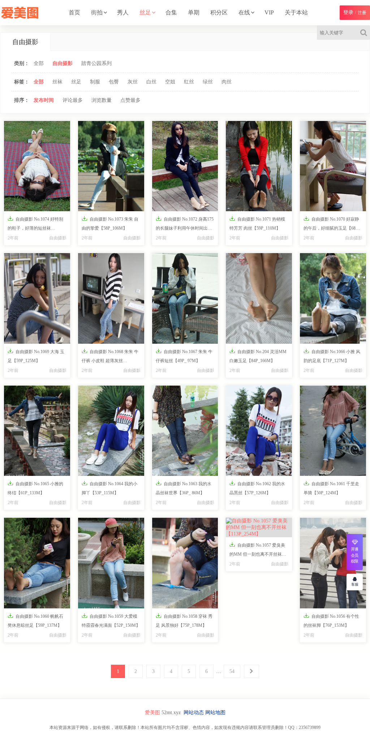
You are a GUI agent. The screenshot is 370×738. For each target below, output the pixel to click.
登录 (348, 12)
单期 (193, 12)
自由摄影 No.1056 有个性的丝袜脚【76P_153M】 (331, 620)
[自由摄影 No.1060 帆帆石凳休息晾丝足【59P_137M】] (37, 563)
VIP (269, 12)
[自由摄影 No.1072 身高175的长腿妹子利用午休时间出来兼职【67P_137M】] (185, 166)
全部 (39, 63)
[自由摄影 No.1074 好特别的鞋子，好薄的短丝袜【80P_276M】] (37, 166)
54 (232, 671)
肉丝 (226, 81)
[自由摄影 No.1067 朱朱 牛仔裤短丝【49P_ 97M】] (185, 298)
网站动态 (194, 712)
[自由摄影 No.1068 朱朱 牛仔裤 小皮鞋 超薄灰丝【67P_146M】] (111, 298)
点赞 (130, 100)
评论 (73, 100)
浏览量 (101, 100)
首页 (74, 12)
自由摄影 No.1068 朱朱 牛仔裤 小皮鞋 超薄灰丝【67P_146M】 (110, 357)
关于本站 (296, 12)
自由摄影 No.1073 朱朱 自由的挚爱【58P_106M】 (110, 223)
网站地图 (215, 712)
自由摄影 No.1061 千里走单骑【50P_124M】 (331, 487)
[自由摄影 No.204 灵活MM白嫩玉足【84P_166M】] (259, 298)
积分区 (219, 12)
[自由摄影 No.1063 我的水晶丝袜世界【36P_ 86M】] (185, 431)
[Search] (365, 32)
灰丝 (133, 81)
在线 (244, 12)
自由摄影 (62, 63)
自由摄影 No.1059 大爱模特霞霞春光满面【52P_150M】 (111, 620)
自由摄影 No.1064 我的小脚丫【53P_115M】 (109, 487)
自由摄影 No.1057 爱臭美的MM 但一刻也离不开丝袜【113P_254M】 (257, 551)
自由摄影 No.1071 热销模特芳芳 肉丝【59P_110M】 (257, 223)
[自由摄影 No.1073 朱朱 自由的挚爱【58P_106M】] (111, 166)
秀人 (123, 12)
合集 (171, 12)
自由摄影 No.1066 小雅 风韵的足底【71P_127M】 (332, 355)
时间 (44, 100)
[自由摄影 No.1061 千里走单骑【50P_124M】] (333, 431)
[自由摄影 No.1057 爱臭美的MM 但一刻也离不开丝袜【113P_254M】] (259, 527)
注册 (362, 12)
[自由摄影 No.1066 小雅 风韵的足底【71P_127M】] (333, 298)
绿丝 (208, 81)
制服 (95, 81)
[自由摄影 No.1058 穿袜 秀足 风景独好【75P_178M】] (185, 563)
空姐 (170, 81)
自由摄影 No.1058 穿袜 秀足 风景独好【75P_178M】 (184, 620)
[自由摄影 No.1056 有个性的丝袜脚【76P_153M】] (333, 563)
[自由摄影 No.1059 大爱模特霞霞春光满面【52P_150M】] (111, 563)
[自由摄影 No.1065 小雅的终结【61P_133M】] (37, 431)
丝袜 (57, 81)
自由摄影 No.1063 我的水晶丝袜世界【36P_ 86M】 (183, 487)
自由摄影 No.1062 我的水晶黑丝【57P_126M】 (257, 487)
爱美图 (152, 712)
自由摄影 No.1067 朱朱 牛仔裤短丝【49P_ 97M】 (184, 355)
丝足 (145, 12)
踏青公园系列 (96, 63)
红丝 (189, 81)
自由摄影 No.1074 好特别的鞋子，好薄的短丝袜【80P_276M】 (35, 225)
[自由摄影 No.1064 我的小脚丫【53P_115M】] (111, 431)
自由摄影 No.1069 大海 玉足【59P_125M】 (36, 355)
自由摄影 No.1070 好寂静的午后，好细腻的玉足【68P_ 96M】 (332, 225)
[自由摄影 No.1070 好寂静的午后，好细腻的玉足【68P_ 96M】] (333, 166)
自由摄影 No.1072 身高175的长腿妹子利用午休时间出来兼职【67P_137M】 (185, 225)
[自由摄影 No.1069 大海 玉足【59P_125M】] (37, 298)
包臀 (114, 81)
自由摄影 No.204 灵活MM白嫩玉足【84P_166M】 (258, 355)
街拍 (97, 12)
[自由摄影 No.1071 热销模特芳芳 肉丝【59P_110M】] (259, 166)
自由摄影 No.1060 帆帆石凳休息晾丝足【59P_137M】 (35, 620)
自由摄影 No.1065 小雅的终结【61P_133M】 (35, 487)
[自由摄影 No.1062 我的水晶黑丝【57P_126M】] (259, 431)
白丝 (151, 81)
